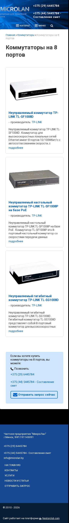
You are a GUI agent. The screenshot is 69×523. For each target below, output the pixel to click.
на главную (13, 465)
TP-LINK (37, 122)
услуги (9, 475)
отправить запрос (17, 485)
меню (42, 25)
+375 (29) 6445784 (22, 374)
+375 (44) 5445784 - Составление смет (32, 383)
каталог (24, 25)
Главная (10, 35)
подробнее (16, 148)
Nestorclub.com (51, 518)
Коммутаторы (25, 35)
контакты (11, 470)
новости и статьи (17, 480)
